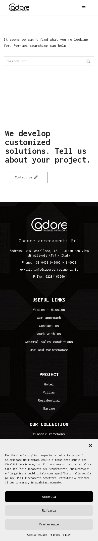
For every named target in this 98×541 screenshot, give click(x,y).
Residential (49, 400)
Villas (49, 392)
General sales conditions (49, 342)
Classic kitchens (49, 434)
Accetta (49, 497)
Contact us (24, 177)
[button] (90, 445)
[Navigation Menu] (83, 8)
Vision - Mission (49, 310)
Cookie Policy (37, 534)
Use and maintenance (49, 350)
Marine (49, 408)
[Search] (88, 61)
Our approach (49, 318)
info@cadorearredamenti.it (56, 269)
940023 (71, 262)
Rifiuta (49, 510)
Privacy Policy (60, 534)
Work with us (49, 334)
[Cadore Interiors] (19, 8)
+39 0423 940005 (47, 262)
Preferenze (49, 524)
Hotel (49, 384)
